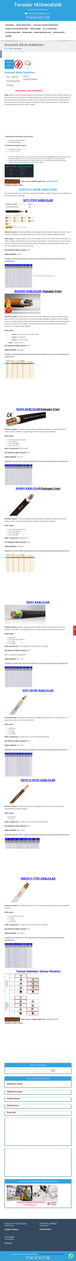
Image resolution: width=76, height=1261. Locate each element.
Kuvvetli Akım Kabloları (20, 72)
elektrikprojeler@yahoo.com (39, 13)
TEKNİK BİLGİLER (52, 181)
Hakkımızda (9, 25)
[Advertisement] (38, 120)
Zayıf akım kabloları (14, 151)
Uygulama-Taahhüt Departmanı (45, 25)
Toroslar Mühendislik (38, 4)
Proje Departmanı (23, 25)
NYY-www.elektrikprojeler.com (44, 276)
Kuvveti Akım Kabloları (13, 81)
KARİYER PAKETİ (59, 32)
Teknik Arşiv (27, 32)
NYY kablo (10, 85)
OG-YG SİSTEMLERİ (49, 29)
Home (7, 49)
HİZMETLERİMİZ (35, 29)
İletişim (8, 36)
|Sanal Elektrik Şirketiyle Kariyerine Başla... (51, 1254)
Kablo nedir (14, 77)
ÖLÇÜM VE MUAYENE (12, 32)
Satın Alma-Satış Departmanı (16, 29)
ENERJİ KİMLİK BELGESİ (42, 32)
